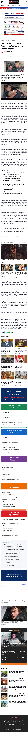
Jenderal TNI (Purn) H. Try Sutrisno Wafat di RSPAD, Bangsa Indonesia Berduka (13, 173)
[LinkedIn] (23, 721)
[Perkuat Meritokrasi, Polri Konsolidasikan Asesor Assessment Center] (7, 359)
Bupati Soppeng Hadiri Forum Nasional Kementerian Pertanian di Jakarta (12, 181)
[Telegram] (7, 332)
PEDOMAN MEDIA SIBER (13, 724)
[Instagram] (4, 721)
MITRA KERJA (18, 726)
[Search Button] (26, 2)
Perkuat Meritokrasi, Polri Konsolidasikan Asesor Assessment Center (14, 188)
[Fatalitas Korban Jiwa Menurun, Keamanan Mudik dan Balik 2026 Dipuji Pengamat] (7, 343)
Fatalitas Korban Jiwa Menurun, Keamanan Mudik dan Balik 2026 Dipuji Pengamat (6, 350)
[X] (4, 332)
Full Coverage (14, 663)
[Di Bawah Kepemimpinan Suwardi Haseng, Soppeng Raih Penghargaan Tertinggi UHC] (21, 343)
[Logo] (14, 718)
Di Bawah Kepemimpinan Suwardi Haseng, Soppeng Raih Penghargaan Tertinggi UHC (13, 192)
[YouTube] (8, 721)
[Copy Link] (12, 332)
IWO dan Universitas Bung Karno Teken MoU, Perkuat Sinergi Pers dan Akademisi (13, 177)
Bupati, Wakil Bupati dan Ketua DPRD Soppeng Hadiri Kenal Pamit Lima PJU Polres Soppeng (17, 688)
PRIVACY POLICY (10, 726)
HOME (2, 5)
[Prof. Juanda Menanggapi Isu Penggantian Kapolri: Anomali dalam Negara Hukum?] (7, 375)
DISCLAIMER (21, 724)
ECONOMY (8, 5)
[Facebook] (2, 332)
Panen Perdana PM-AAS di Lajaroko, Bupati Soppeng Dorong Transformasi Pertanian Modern (17, 703)
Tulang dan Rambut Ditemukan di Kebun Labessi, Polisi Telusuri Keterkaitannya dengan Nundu (16, 673)
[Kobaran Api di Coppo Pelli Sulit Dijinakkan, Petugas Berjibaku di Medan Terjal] (4, 681)
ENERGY (19, 5)
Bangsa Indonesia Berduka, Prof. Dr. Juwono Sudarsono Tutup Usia (13, 185)
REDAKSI (5, 724)
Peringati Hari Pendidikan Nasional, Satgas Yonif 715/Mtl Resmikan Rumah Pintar (13, 652)
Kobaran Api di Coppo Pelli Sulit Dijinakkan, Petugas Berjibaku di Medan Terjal (16, 680)
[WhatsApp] (9, 332)
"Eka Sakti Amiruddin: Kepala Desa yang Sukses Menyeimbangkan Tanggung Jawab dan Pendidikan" (13, 645)
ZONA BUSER (11, 729)
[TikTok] (16, 721)
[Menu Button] (1, 2)
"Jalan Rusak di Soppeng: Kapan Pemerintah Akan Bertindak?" (14, 658)
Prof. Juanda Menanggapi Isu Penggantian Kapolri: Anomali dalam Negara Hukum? (7, 382)
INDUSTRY (14, 5)
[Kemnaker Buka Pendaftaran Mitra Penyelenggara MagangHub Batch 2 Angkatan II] (21, 359)
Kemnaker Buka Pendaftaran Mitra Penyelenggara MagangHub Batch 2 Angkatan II (19, 366)
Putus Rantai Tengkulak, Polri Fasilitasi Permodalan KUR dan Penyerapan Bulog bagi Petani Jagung (20, 382)
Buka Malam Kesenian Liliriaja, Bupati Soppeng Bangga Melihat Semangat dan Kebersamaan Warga (17, 695)
